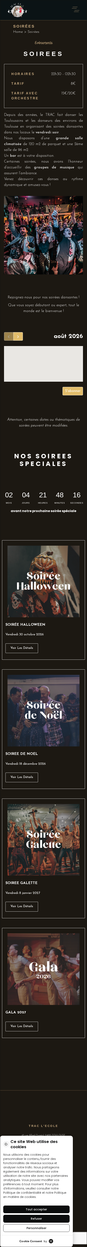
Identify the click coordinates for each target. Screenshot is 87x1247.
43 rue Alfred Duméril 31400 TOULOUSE (43, 1135)
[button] (21, 1027)
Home (18, 32)
